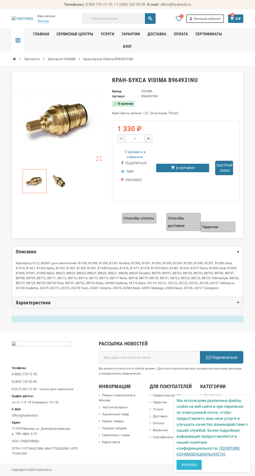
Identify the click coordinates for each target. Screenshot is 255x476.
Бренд (116, 91)
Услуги (158, 409)
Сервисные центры (167, 395)
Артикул (118, 96)
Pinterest (133, 180)
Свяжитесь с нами (116, 435)
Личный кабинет (205, 18)
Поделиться (135, 163)
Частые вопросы (115, 407)
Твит (130, 171)
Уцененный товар (115, 414)
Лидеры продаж (114, 428)
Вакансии (160, 430)
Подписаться (223, 357)
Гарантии (160, 402)
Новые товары (113, 421)
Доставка (160, 416)
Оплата (158, 423)
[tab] (127, 251)
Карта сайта (111, 442)
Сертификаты (163, 437)
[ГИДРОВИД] (22, 18)
